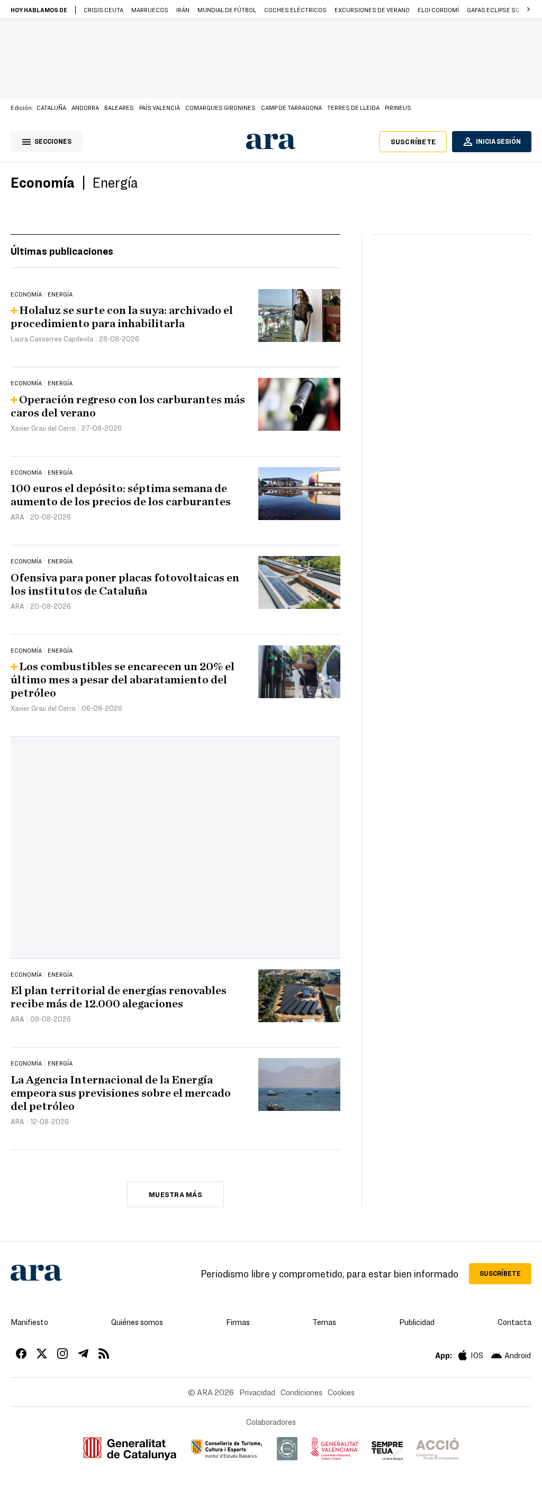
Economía (43, 182)
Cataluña (51, 107)
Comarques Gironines (220, 107)
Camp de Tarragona (291, 107)
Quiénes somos (137, 1322)
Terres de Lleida (353, 107)
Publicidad (417, 1322)
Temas (324, 1322)
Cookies (341, 1392)
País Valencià (159, 107)
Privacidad (257, 1392)
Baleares (119, 107)
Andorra (85, 107)
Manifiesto (29, 1322)
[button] (528, 9)
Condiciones (301, 1392)
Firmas (238, 1322)
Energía (115, 182)
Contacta (514, 1322)
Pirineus (398, 107)
